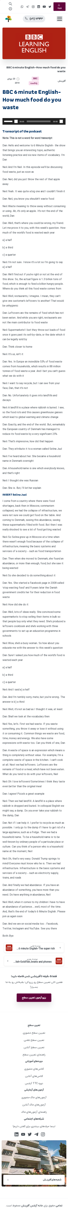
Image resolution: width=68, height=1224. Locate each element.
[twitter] (50, 7)
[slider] (8, 121)
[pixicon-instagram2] (43, 1134)
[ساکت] (16, 121)
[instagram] (33, 7)
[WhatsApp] (22, 7)
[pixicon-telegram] (36, 1134)
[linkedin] (38, 7)
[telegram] (27, 7)
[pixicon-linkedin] (16, 1134)
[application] (34, 121)
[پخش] (61, 121)
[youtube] (44, 7)
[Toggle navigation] (59, 19)
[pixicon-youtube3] (23, 1134)
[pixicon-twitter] (29, 1134)
